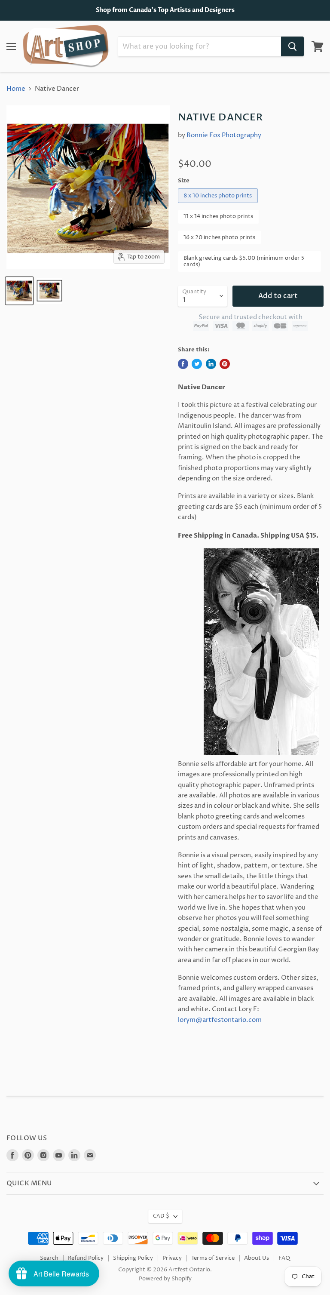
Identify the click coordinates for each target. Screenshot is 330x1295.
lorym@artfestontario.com (220, 1019)
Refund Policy (86, 1258)
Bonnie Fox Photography (223, 135)
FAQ (284, 1258)
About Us (256, 1258)
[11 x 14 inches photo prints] (220, 226)
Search (49, 1258)
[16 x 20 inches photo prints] (221, 247)
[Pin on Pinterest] (225, 364)
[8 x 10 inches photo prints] (219, 205)
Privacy (172, 1258)
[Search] (292, 46)
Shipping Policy (133, 1258)
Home (15, 88)
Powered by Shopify (165, 1279)
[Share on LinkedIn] (211, 364)
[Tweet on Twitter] (197, 364)
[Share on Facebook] (183, 364)
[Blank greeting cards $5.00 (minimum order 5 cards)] (251, 274)
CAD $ (161, 1216)
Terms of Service (213, 1258)
